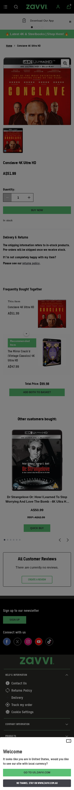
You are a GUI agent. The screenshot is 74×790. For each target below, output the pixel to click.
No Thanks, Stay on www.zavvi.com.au (37, 783)
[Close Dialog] (68, 740)
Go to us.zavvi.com (37, 772)
